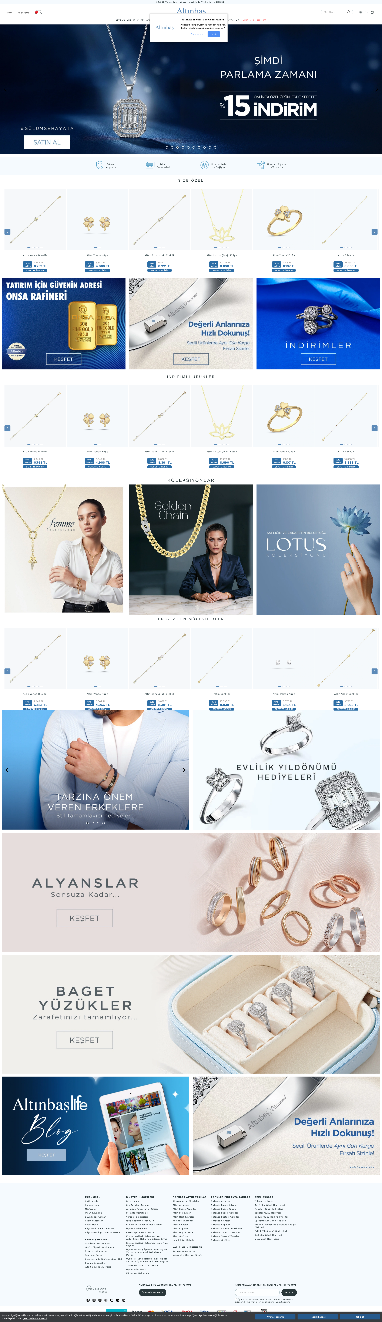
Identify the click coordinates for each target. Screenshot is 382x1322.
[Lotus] (318, 549)
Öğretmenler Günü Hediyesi (271, 1220)
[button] (5, 89)
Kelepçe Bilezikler (183, 1220)
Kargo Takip (23, 12)
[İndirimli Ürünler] (318, 369)
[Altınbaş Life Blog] (95, 1174)
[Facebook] (88, 1300)
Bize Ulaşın (132, 1201)
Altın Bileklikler (182, 1213)
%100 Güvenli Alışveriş (98, 1267)
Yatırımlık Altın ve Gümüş (187, 1255)
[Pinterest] (105, 1300)
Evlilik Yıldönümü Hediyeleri (271, 1231)
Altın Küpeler (180, 1228)
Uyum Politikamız (136, 1269)
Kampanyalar (92, 1205)
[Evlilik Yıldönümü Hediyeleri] (286, 770)
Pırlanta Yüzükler (221, 1240)
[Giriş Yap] (360, 12)
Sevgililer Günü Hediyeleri (270, 1205)
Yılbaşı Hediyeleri (265, 1201)
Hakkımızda (91, 1201)
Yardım (9, 12)
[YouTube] (111, 1300)
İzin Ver (213, 34)
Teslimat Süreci (94, 1255)
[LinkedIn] (117, 1300)
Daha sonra (197, 34)
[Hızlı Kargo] (286, 1174)
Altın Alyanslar (181, 1205)
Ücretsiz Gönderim (96, 1251)
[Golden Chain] (191, 549)
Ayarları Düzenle (275, 1316)
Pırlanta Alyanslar (221, 1201)
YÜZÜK (131, 20)
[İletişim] (97, 1290)
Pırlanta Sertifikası (137, 1213)
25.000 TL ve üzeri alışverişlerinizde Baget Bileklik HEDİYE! (191, 2)
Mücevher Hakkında (137, 1273)
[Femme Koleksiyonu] (63, 549)
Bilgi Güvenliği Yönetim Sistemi (103, 1232)
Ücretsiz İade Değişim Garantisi (103, 1259)
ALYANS (120, 20)
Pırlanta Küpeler (220, 1224)
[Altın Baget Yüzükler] (191, 1014)
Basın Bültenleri (94, 1220)
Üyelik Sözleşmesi (136, 1228)
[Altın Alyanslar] (191, 892)
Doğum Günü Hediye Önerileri (272, 1217)
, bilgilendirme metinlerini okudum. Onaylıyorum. (264, 1300)
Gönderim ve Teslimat (97, 1243)
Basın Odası (92, 1224)
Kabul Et (360, 1316)
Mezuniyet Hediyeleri (267, 1239)
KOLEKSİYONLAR (229, 20)
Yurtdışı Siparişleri (137, 1217)
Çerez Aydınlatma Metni (35, 1318)
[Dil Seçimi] (38, 12)
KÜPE (140, 20)
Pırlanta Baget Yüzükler (224, 1213)
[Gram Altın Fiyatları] (63, 369)
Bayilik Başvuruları (96, 1217)
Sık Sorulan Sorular (137, 1205)
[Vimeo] (123, 1300)
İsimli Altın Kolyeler (184, 1240)
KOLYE (149, 20)
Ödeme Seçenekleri (96, 1263)
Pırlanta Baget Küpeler (224, 1209)
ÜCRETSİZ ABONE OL (152, 1292)
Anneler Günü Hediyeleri (269, 1209)
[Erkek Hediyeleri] (95, 770)
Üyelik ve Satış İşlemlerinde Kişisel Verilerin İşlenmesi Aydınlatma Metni (146, 1252)
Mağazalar (91, 1209)
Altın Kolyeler (180, 1224)
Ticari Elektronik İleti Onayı (142, 1265)
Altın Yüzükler (181, 1236)
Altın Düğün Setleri (184, 1232)
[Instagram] (99, 1300)
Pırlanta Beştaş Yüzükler (225, 1217)
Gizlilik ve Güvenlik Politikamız (144, 1224)
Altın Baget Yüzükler (184, 1209)
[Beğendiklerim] (366, 12)
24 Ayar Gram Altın (184, 1251)
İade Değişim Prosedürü (140, 1220)
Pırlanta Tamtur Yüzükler (225, 1232)
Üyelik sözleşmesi (248, 1299)
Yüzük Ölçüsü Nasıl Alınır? (100, 1247)
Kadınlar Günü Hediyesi (268, 1235)
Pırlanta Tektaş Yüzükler (225, 1236)
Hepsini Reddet (317, 1316)
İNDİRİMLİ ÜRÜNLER (254, 20)
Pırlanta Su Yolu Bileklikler (226, 1228)
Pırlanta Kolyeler (220, 1220)
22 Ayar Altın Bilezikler (186, 1201)
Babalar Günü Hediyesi (268, 1213)
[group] (35, 232)
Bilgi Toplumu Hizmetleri (99, 1228)
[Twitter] (94, 1300)
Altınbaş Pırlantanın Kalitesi (142, 1209)
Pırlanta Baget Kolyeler (224, 1205)
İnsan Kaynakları (94, 1213)
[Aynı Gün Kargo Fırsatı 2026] (191, 369)
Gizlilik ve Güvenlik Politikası (277, 1299)
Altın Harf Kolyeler (183, 1217)
